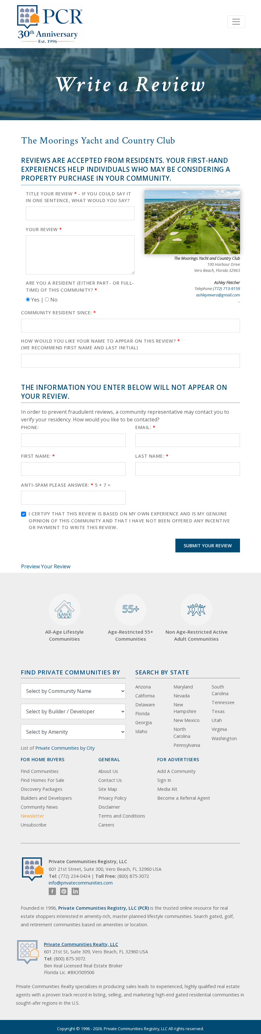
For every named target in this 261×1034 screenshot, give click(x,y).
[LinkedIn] (75, 891)
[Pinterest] (63, 891)
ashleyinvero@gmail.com (218, 295)
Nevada (181, 696)
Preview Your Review (45, 566)
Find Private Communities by (70, 672)
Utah (217, 720)
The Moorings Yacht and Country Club (98, 141)
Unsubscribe (33, 825)
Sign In (164, 780)
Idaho (141, 731)
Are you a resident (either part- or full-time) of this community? (80, 286)
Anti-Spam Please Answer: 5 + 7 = (65, 485)
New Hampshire (184, 708)
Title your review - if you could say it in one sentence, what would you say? (78, 197)
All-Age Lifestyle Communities (64, 635)
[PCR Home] (35, 869)
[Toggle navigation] (236, 21)
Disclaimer (109, 807)
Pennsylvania (186, 745)
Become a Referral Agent (183, 798)
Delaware (145, 705)
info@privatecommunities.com (81, 883)
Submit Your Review (208, 545)
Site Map (107, 789)
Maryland (183, 687)
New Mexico (186, 720)
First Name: (38, 456)
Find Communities (40, 771)
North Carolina (181, 732)
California (145, 696)
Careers (106, 825)
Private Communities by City (65, 748)
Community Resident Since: (58, 312)
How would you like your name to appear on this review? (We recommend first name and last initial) (100, 344)
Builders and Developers (46, 798)
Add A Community (176, 771)
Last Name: (151, 456)
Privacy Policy (112, 798)
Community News (39, 807)
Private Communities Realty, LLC (81, 944)
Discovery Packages (41, 789)
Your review (44, 229)
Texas (218, 711)
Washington (224, 738)
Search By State (162, 672)
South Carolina (220, 690)
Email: (145, 427)
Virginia (219, 729)
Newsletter (32, 816)
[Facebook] (52, 891)
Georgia (143, 722)
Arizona (143, 687)
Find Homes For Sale (42, 780)
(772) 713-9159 (226, 288)
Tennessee (223, 702)
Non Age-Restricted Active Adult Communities (197, 635)
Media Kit (167, 789)
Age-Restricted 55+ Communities (130, 622)
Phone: (30, 427)
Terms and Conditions (121, 816)
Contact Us (110, 780)
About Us (108, 771)
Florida (142, 713)
